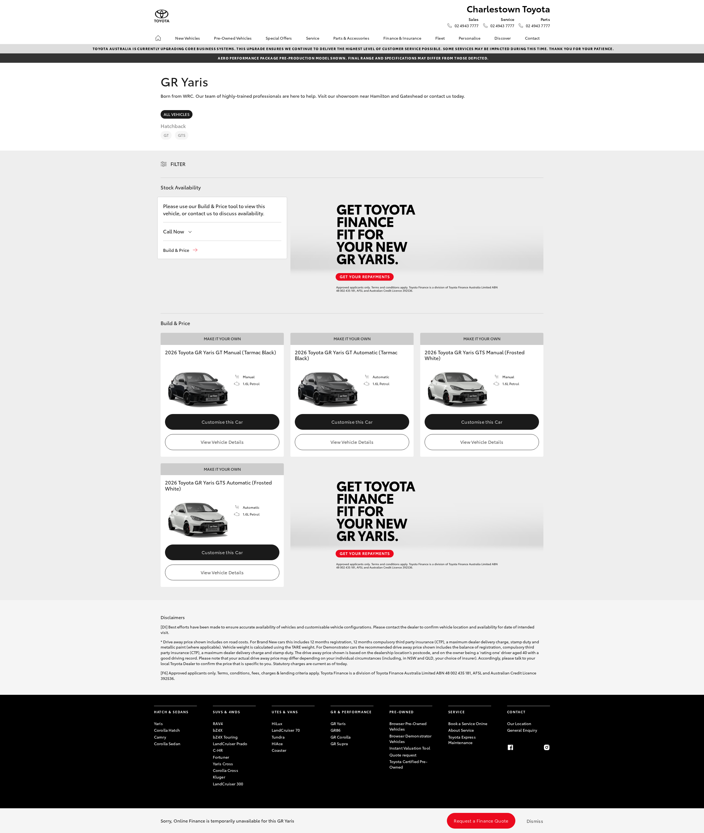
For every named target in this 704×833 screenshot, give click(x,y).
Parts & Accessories (351, 38)
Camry (160, 737)
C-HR (218, 750)
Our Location (519, 723)
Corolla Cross (225, 770)
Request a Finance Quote (481, 820)
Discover (502, 38)
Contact (532, 38)
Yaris (158, 723)
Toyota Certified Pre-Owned (408, 764)
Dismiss (535, 821)
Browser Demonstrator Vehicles (410, 738)
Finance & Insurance (402, 38)
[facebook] (510, 747)
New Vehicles (187, 38)
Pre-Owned (401, 711)
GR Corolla (341, 737)
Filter (178, 163)
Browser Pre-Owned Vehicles (408, 726)
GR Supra (339, 743)
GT (166, 135)
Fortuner (221, 757)
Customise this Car (222, 421)
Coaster (279, 750)
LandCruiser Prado (230, 743)
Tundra (278, 737)
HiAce (277, 743)
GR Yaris (338, 723)
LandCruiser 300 (228, 783)
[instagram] (546, 747)
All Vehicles (176, 114)
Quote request (403, 755)
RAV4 (218, 723)
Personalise (469, 38)
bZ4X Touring (225, 737)
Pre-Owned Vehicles (233, 38)
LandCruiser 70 (286, 730)
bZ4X (218, 730)
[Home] (158, 38)
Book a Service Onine (468, 723)
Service (312, 38)
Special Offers (279, 38)
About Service (461, 730)
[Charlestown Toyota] (161, 16)
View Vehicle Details (222, 442)
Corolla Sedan (167, 743)
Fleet (440, 38)
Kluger (219, 777)
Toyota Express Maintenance (462, 739)
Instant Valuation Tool (409, 748)
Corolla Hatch (167, 730)
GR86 (336, 730)
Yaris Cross (223, 763)
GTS (181, 135)
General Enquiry (522, 730)
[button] (180, 250)
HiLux (277, 723)
